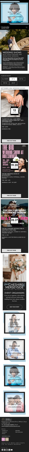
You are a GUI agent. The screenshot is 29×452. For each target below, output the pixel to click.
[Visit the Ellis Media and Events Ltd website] (7, 419)
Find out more (11, 140)
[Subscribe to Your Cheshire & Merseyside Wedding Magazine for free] (14, 375)
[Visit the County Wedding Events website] (3, 439)
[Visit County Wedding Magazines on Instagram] (7, 449)
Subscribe (17, 430)
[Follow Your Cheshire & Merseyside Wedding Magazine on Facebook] (14, 349)
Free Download (19, 432)
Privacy (3, 433)
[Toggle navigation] (26, 27)
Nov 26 (5, 83)
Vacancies (4, 432)
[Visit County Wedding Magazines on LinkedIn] (9, 449)
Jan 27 (13, 83)
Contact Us (4, 430)
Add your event (14, 307)
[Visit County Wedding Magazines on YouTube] (12, 449)
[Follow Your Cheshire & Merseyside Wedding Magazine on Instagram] (14, 323)
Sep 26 (13, 79)
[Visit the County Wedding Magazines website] (7, 439)
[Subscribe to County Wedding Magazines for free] (14, 12)
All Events (5, 79)
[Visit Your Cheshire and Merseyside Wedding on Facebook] (3, 449)
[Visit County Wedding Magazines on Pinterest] (5, 449)
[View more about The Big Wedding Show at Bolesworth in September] (14, 158)
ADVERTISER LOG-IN (6, 436)
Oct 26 (21, 79)
